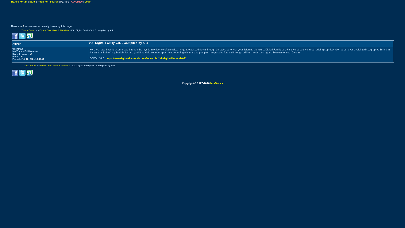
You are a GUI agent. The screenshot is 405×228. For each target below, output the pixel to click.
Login (88, 1)
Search (54, 1)
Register (43, 1)
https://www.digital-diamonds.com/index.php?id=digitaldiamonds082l (146, 58)
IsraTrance (216, 83)
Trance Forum (19, 1)
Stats (32, 1)
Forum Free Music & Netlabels (54, 30)
